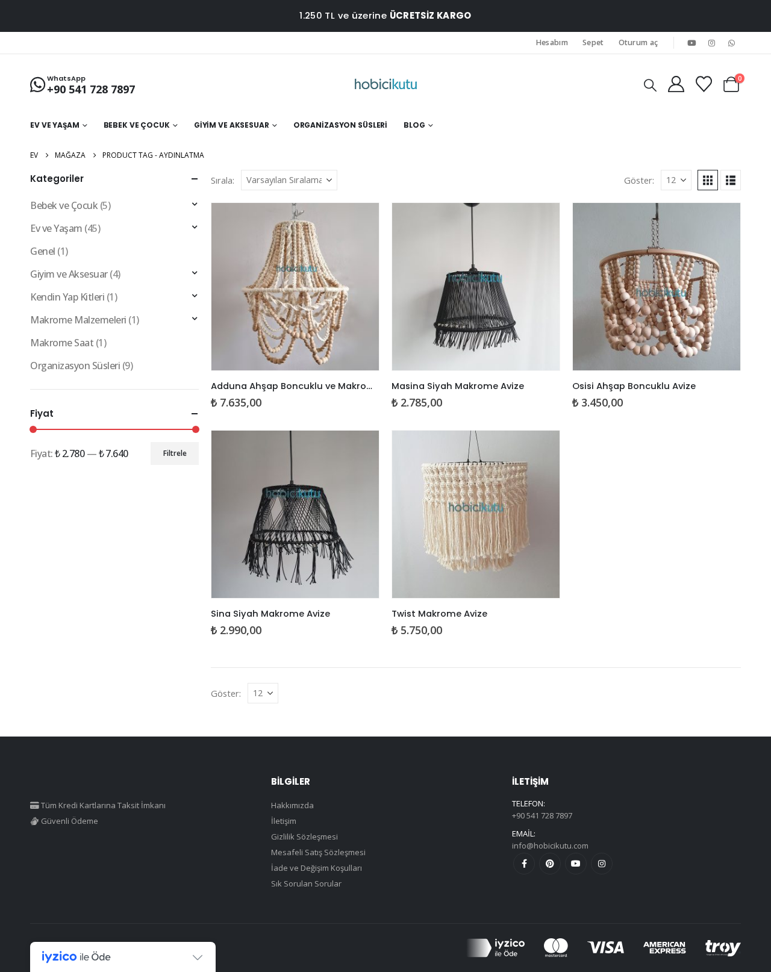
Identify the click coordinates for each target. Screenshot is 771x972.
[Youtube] (691, 42)
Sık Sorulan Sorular (306, 883)
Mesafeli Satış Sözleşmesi (318, 852)
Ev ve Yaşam (55, 125)
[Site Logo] (385, 84)
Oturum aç (638, 42)
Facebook (524, 863)
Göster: (639, 180)
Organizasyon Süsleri (340, 125)
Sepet (593, 42)
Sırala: (222, 180)
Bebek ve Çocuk (137, 125)
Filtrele (175, 453)
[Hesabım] (675, 84)
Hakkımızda (292, 805)
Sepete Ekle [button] (359, 223)
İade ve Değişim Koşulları (316, 867)
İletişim (283, 820)
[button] (650, 85)
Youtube (576, 863)
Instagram (602, 863)
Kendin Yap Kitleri (67, 297)
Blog (414, 125)
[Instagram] (712, 42)
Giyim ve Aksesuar (231, 125)
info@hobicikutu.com (550, 845)
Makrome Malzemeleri (78, 319)
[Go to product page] (295, 286)
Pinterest (550, 863)
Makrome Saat (61, 342)
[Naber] (731, 42)
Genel (42, 251)
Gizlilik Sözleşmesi (304, 836)
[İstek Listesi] (703, 84)
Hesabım (552, 42)
